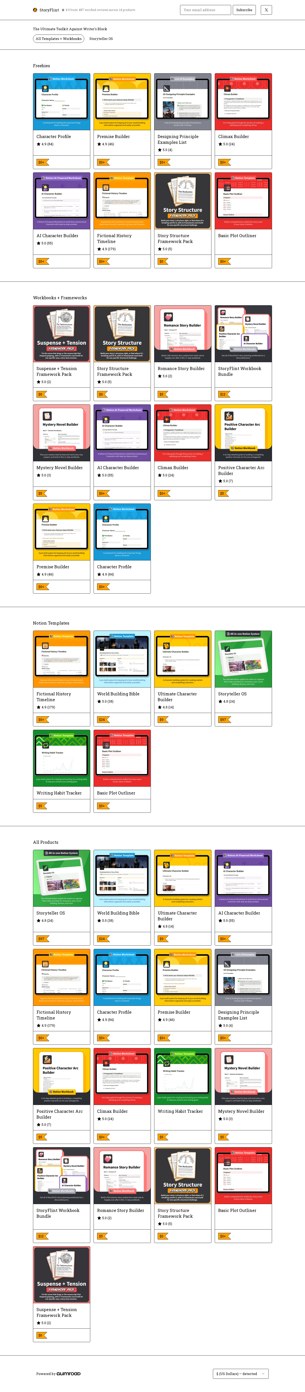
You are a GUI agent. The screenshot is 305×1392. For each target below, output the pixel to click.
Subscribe (244, 10)
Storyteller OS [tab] (101, 38)
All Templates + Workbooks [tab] (59, 38)
